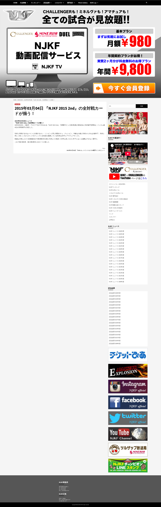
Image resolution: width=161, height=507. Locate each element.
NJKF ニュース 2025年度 (116, 234)
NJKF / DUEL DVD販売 (115, 208)
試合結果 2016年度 (114, 323)
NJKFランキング (114, 187)
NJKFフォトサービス (115, 211)
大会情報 (23, 3)
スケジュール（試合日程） (117, 184)
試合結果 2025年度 (114, 296)
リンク (111, 214)
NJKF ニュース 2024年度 (116, 237)
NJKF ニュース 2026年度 (116, 231)
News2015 (17, 104)
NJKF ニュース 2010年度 (116, 279)
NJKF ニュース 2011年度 (116, 276)
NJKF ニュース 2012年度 (116, 273)
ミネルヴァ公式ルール (116, 193)
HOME (15, 3)
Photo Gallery (83, 3)
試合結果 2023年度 (114, 302)
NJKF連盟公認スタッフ (116, 205)
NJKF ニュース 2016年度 (116, 261)
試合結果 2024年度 (114, 299)
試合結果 (47, 3)
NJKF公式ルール (114, 190)
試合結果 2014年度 (114, 329)
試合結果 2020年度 (114, 311)
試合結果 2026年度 (114, 293)
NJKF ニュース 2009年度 (116, 282)
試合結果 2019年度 (114, 314)
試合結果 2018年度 (114, 317)
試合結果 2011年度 (114, 338)
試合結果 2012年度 (114, 335)
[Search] (146, 2)
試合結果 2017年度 (114, 320)
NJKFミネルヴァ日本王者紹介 (118, 199)
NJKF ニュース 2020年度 (116, 249)
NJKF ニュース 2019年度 (116, 252)
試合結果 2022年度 (114, 305)
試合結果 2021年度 (114, 308)
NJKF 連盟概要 (113, 202)
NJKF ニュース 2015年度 (116, 264)
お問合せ (112, 220)
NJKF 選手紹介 (113, 196)
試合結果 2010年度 (114, 341)
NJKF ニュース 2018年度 (116, 255)
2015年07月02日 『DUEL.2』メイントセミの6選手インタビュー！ (86, 149)
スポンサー (112, 217)
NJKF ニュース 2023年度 (116, 240)
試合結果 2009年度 (114, 343)
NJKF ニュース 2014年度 (116, 267)
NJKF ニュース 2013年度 (116, 270)
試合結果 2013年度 (114, 332)
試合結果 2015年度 (114, 326)
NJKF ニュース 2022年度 (116, 243)
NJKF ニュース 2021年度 (116, 246)
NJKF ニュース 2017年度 (116, 258)
